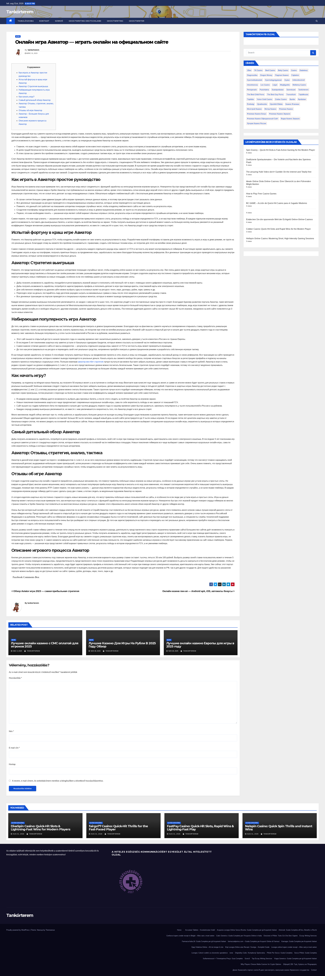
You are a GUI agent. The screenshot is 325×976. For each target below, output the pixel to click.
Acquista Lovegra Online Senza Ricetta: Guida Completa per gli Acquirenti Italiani (247, 930)
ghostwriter (136, 21)
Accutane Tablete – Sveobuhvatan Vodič (200, 930)
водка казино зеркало (290, 119)
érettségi (250, 104)
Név (11, 731)
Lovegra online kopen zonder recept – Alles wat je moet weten (294, 947)
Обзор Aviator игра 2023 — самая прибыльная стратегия (46, 591)
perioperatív (252, 90)
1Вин (249, 70)
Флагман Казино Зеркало (279, 114)
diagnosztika (252, 75)
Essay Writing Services (308, 936)
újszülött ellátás (276, 104)
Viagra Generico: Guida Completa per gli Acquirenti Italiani (295, 958)
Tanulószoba (26, 21)
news (18, 36)
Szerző (59, 21)
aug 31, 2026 (18, 834)
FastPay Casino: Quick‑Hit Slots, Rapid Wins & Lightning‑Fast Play (200, 827)
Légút (275, 85)
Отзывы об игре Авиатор (30, 110)
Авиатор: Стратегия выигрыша (33, 86)
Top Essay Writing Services (262, 958)
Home (179, 930)
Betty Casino (283, 70)
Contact (314, 970)
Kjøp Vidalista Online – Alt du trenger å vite (207, 947)
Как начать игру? (26, 97)
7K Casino (258, 70)
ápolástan (302, 99)
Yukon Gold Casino (264, 99)
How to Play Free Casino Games (261, 194)
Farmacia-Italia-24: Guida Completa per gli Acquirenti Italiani (204, 941)
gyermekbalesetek (254, 80)
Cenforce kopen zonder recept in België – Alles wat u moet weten (190, 936)
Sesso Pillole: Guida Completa (305, 953)
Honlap (12, 764)
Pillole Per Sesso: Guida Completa (279, 953)
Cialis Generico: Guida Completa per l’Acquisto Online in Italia (239, 936)
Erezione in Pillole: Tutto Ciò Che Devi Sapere (281, 936)
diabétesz (304, 70)
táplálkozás (303, 94)
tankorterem (33, 50)
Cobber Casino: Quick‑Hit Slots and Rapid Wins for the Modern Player (278, 229)
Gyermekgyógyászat (273, 80)
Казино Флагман (292, 104)
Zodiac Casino (281, 99)
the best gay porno (275, 94)
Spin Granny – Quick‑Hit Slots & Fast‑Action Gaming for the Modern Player (280, 150)
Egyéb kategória (18, 823)
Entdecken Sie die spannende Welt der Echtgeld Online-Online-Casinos (279, 219)
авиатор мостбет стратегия (90, 362)
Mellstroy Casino (299, 85)
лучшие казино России (256, 123)
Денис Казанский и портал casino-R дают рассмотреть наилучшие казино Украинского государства (271, 970)
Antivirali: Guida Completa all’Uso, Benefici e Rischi (298, 930)
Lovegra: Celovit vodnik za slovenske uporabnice (210, 953)
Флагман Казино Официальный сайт (262, 119)
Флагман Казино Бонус (256, 114)
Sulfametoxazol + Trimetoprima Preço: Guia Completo (223, 958)
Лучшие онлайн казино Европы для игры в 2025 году (200, 644)
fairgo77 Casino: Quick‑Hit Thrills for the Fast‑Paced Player (118, 827)
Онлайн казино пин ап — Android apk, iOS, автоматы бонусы (197, 591)
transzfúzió (291, 94)
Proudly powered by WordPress (18, 930)
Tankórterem (19, 11)
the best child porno (255, 94)
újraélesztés (262, 104)
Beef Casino (270, 70)
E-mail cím (14, 748)
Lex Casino (265, 85)
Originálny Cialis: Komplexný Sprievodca (250, 953)
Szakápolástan (278, 90)
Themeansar (50, 930)
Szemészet (291, 90)
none (231, 953)
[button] (317, 21)
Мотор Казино (270, 109)
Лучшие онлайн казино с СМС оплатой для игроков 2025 (44, 644)
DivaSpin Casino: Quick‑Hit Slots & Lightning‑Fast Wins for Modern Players (40, 827)
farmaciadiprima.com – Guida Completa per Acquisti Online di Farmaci (254, 941)
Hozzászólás (15, 678)
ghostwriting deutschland (85, 21)
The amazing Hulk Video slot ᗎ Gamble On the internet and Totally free (279, 172)
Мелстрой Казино (254, 109)
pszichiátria (264, 90)
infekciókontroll (298, 80)
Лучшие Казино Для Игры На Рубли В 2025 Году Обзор (122, 644)
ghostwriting (115, 21)
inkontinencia (252, 85)
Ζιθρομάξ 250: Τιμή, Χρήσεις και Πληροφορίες (300, 964)
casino (294, 70)
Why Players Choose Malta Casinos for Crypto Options (261, 964)
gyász (287, 80)
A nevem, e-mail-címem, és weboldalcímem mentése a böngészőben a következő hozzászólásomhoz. (57, 781)
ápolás (292, 99)
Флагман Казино (286, 109)
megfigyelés (285, 85)
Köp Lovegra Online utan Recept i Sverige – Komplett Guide (247, 947)
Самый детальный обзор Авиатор (35, 100)
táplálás (250, 99)
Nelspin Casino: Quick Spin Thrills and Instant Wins (278, 827)
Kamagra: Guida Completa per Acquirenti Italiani (299, 941)
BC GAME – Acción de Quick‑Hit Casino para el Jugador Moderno (276, 203)
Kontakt (44, 21)
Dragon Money (266, 75)
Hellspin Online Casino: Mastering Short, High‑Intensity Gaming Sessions (280, 238)
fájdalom (295, 75)
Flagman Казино (282, 75)
